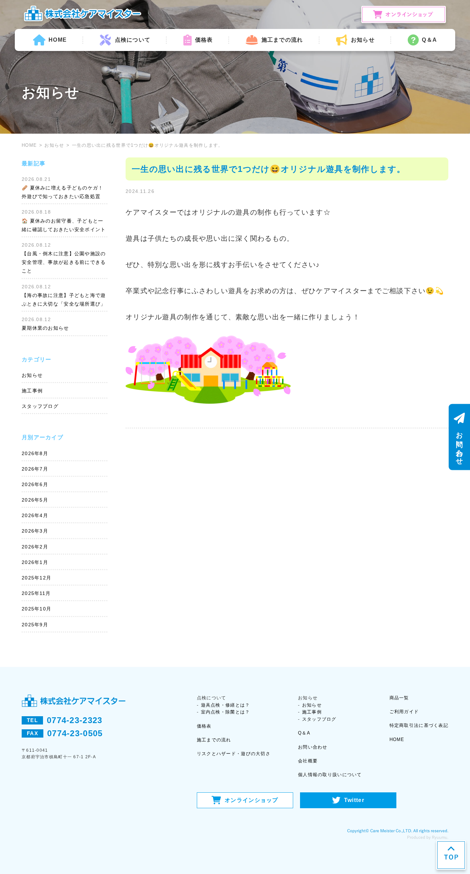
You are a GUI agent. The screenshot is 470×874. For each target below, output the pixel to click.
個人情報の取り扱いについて (330, 774)
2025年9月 (35, 624)
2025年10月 (36, 608)
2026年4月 (35, 515)
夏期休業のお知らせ (45, 328)
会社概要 (308, 760)
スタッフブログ (40, 406)
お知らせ (54, 145)
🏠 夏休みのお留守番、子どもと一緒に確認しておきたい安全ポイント (64, 225)
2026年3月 (35, 531)
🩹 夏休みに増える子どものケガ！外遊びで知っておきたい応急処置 (62, 192)
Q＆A (429, 40)
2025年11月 (36, 593)
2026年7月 (35, 469)
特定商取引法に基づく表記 (418, 725)
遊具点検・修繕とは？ (225, 705)
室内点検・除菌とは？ (225, 711)
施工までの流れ (282, 40)
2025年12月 (36, 577)
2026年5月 (35, 500)
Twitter (354, 800)
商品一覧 (399, 697)
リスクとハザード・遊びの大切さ (233, 753)
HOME (58, 40)
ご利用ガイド (404, 711)
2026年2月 (35, 546)
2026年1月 (35, 562)
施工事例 (32, 390)
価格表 (204, 40)
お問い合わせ (313, 747)
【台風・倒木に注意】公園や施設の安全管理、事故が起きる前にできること (64, 262)
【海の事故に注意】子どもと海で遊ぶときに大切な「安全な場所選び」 (64, 299)
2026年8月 (35, 453)
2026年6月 (35, 484)
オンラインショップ (251, 800)
